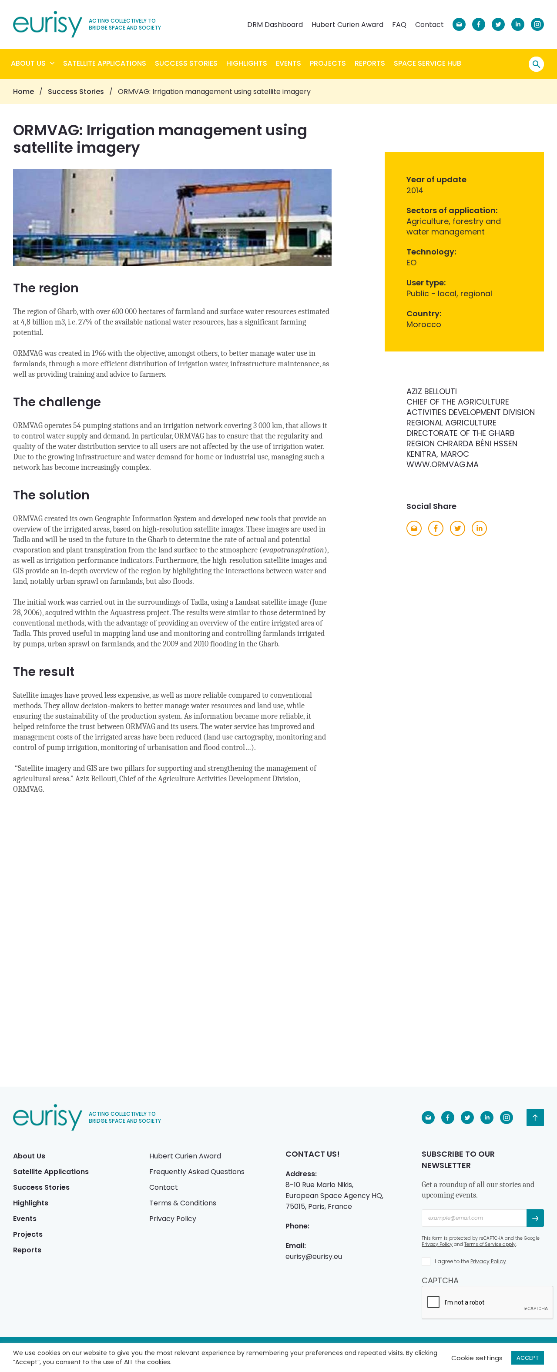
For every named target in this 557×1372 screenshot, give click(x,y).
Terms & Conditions (182, 1203)
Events (288, 63)
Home (23, 92)
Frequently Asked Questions (197, 1172)
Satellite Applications (104, 63)
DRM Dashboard (275, 25)
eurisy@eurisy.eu (313, 1257)
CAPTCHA (440, 1280)
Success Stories (186, 63)
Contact (429, 25)
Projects (328, 63)
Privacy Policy (172, 1219)
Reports (370, 63)
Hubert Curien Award (347, 25)
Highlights (246, 63)
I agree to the (470, 1261)
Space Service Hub (427, 63)
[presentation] (488, 1303)
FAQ (399, 25)
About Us (28, 63)
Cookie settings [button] (477, 1357)
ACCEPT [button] (528, 1358)
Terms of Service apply (490, 1244)
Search (536, 64)
